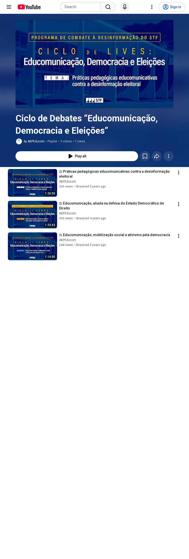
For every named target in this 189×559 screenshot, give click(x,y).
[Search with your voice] (125, 7)
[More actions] (168, 156)
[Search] (108, 7)
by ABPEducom (34, 141)
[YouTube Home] (29, 7)
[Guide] (9, 7)
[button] (94, 64)
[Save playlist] (145, 156)
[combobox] (81, 7)
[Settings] (152, 7)
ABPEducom (67, 181)
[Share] (157, 156)
